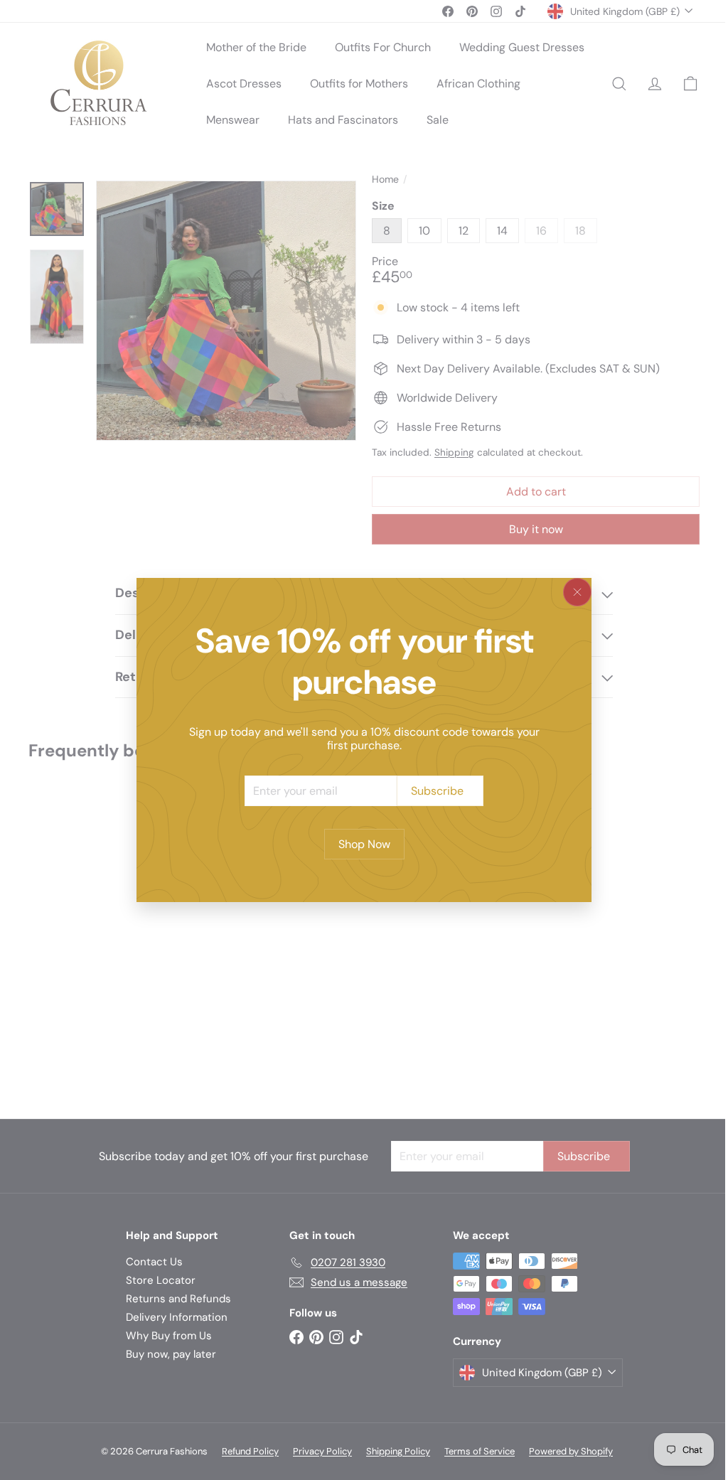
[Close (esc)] (577, 592)
